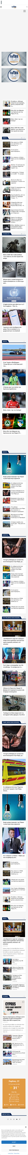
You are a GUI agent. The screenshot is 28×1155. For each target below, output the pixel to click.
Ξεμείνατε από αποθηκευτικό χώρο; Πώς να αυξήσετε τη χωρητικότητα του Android (12, 329)
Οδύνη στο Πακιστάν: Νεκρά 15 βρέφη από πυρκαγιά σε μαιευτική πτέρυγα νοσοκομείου (13, 690)
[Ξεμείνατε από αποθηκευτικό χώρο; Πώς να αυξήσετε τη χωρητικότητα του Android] (14, 317)
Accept (14, 1142)
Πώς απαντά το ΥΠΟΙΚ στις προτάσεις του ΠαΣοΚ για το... (17, 144)
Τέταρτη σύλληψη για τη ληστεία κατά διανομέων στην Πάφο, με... (17, 492)
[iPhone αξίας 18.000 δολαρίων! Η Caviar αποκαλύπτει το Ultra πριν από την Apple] (14, 270)
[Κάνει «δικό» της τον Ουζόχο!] (6, 121)
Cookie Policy (10, 1153)
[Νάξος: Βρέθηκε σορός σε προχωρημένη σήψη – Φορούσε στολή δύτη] (6, 227)
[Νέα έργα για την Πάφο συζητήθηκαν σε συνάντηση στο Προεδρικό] (6, 517)
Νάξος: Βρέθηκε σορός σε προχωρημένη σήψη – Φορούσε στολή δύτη (18, 227)
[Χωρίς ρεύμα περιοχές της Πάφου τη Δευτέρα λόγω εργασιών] (14, 465)
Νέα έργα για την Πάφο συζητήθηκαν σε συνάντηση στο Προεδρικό (18, 516)
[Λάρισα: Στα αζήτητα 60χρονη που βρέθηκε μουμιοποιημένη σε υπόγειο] (6, 220)
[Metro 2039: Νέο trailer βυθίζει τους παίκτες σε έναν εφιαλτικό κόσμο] (6, 130)
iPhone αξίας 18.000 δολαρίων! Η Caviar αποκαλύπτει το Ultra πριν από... (13, 281)
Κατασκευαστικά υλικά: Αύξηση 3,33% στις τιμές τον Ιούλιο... (18, 1061)
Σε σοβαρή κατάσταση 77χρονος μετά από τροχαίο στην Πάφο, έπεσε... (13, 788)
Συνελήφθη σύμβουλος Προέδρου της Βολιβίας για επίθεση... (18, 986)
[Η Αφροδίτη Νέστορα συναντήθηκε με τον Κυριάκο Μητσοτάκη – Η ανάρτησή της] (6, 205)
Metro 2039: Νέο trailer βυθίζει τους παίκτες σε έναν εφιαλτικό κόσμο (18, 129)
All (21, 138)
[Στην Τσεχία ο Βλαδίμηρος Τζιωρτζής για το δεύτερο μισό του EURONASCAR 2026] (14, 352)
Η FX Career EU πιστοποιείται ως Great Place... (18, 1053)
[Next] (24, 137)
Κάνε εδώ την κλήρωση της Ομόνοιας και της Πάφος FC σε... (17, 112)
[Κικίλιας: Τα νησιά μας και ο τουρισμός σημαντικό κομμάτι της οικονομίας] (6, 167)
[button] (26, 1127)
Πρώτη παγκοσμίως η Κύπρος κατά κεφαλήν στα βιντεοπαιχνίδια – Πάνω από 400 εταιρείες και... (13, 1018)
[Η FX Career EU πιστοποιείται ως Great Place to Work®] (7, 1054)
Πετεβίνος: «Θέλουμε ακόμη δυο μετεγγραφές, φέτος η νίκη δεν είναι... (17, 898)
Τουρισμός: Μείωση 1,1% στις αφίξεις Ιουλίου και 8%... (17, 1037)
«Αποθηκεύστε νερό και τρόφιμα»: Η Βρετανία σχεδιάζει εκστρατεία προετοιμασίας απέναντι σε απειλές (13, 941)
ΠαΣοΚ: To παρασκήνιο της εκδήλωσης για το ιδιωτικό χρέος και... (18, 189)
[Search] (27, 7)
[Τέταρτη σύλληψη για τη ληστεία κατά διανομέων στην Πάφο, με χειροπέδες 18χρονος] (6, 493)
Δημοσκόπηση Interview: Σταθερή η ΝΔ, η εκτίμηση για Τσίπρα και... (18, 211)
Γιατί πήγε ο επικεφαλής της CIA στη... (17, 961)
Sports (5, 341)
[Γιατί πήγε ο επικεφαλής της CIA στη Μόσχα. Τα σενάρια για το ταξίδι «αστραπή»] (14, 655)
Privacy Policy (16, 1153)
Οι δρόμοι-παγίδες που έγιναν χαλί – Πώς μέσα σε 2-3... (18, 523)
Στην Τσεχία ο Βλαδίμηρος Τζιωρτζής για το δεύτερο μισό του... (12, 364)
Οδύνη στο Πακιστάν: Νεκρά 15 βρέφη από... (18, 968)
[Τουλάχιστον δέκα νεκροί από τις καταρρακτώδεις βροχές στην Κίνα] (14, 703)
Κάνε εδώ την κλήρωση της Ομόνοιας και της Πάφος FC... (17, 907)
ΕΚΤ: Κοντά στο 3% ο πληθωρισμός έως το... (18, 1044)
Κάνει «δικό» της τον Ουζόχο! (12, 410)
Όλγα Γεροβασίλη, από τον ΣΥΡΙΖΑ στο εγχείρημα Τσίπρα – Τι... (18, 196)
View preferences (14, 1150)
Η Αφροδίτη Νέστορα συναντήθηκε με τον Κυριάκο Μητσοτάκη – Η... (18, 204)
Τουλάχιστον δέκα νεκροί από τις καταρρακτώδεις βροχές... (17, 977)
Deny (14, 1146)
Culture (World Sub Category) (11, 617)
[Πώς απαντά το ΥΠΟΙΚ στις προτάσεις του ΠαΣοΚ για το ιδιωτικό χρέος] (6, 145)
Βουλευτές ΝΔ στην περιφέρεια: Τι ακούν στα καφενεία (18, 181)
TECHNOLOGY (6, 233)
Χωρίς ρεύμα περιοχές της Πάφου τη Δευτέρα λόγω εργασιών (17, 575)
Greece (5, 138)
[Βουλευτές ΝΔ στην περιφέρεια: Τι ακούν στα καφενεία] (6, 182)
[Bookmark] (24, 11)
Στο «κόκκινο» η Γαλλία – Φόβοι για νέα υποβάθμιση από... (18, 159)
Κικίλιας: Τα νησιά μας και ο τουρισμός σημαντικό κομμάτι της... (18, 166)
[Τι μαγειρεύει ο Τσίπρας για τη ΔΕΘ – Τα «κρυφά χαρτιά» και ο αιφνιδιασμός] (6, 175)
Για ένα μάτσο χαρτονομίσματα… (14, 49)
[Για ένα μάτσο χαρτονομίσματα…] (14, 30)
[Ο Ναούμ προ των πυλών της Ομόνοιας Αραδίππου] (14, 377)
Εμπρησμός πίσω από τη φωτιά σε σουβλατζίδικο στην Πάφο (17, 500)
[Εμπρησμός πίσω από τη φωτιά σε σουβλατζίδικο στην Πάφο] (6, 501)
